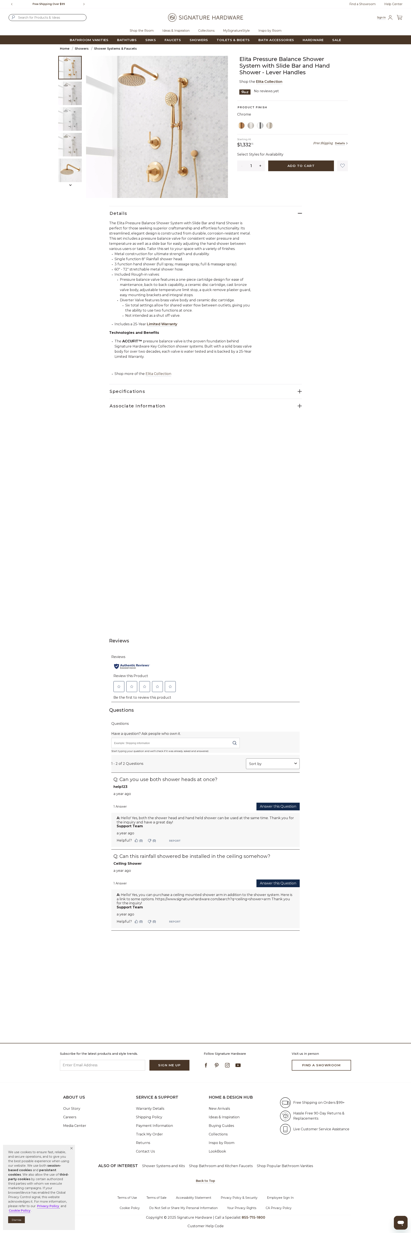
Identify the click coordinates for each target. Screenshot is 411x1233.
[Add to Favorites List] (342, 165)
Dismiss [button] (16, 1219)
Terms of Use (127, 1198)
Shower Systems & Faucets (115, 49)
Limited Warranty (162, 324)
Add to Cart (301, 166)
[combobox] (47, 17)
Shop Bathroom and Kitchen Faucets (221, 1166)
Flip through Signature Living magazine (48, 4)
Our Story (71, 1109)
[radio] (241, 125)
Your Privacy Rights (241, 1208)
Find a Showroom (362, 4)
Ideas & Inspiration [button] (176, 31)
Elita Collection (269, 82)
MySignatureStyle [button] (236, 31)
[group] (48, 4)
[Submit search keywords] (13, 17)
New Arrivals (219, 1109)
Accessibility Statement (193, 1198)
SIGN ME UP (169, 1065)
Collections (218, 1134)
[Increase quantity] (260, 165)
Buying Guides (221, 1126)
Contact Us (145, 1151)
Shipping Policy (149, 1117)
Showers (82, 49)
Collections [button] (206, 31)
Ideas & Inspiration (224, 1117)
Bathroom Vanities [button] (89, 40)
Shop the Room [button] (142, 31)
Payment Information (154, 1126)
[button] (71, 1148)
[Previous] (12, 4)
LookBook (217, 1151)
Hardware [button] (313, 40)
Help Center (393, 4)
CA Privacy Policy (279, 1208)
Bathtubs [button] (127, 40)
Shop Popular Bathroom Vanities (285, 1166)
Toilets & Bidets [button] (233, 40)
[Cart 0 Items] (399, 17)
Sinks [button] (150, 40)
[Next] (85, 4)
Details (340, 143)
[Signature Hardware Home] (205, 17)
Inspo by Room (221, 1143)
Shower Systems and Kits (163, 1166)
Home (64, 49)
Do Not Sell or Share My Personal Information (183, 1208)
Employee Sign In (280, 1198)
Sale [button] (336, 40)
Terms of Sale (156, 1198)
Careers (69, 1117)
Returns (143, 1143)
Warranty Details (150, 1109)
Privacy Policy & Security (239, 1198)
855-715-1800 (253, 1217)
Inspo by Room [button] (269, 31)
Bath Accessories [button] (276, 40)
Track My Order (149, 1134)
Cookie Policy (130, 1208)
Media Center (74, 1126)
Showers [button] (199, 40)
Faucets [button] (173, 40)
